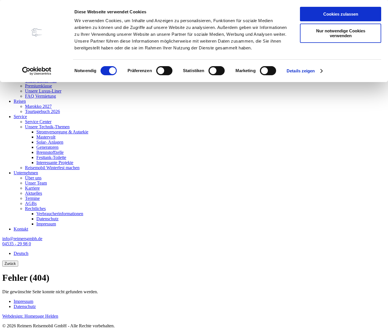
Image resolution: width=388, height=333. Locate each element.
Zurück (10, 263)
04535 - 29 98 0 (16, 243)
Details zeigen (301, 70)
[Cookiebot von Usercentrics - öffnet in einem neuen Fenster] (37, 71)
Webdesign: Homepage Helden (30, 316)
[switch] (164, 70)
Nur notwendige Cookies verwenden (340, 33)
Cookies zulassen (340, 14)
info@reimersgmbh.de (22, 238)
